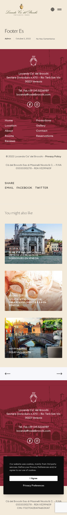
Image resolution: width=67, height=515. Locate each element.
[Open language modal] (53, 9)
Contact (41, 130)
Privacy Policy (53, 156)
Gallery (41, 125)
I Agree (33, 478)
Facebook (24, 187)
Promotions (43, 120)
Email (9, 187)
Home (9, 120)
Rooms (9, 136)
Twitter (41, 187)
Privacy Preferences (33, 485)
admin (8, 38)
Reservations (44, 136)
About (9, 130)
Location (10, 125)
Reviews (10, 141)
